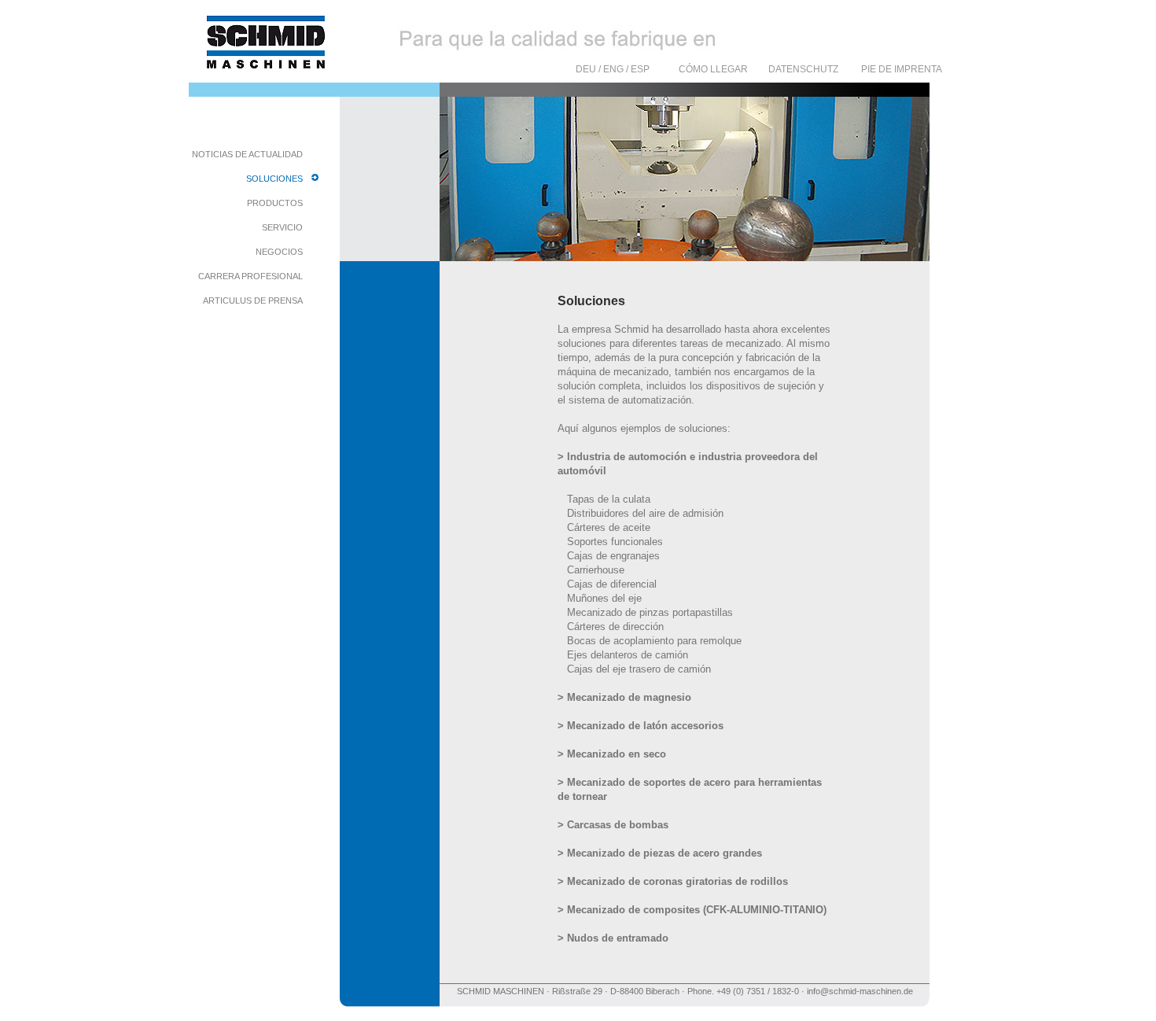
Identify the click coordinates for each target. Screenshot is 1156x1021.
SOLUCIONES (274, 178)
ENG (613, 69)
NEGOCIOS (279, 251)
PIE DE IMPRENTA (901, 69)
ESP (640, 69)
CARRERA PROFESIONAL (250, 276)
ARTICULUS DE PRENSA (253, 300)
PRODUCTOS (275, 203)
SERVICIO (282, 227)
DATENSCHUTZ (803, 69)
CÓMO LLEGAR (713, 69)
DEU (586, 69)
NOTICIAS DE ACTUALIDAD (247, 154)
